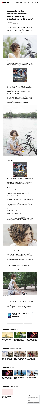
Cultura (28, 2)
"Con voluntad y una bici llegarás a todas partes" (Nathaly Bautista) (31, 359)
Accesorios (24, 2)
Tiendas (35, 2)
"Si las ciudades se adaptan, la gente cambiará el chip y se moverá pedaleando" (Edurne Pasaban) (7, 360)
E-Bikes (21, 2)
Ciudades (31, 2)
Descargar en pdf (22, 316)
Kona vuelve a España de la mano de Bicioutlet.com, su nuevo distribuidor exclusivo (19, 340)
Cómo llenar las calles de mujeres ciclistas (6, 397)
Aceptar (33, 402)
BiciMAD (22, 217)
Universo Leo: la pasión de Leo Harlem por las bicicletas (20, 359)
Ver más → (18, 329)
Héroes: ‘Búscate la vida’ (31, 377)
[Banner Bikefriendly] (20, 74)
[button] (17, 2)
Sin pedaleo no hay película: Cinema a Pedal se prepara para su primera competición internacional (32, 341)
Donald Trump (21, 305)
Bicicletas (17, 2)
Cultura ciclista (9, 8)
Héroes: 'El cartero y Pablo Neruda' (19, 378)
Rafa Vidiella (10, 22)
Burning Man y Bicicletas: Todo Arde (6, 340)
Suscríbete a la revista (15, 316)
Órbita (9, 178)
